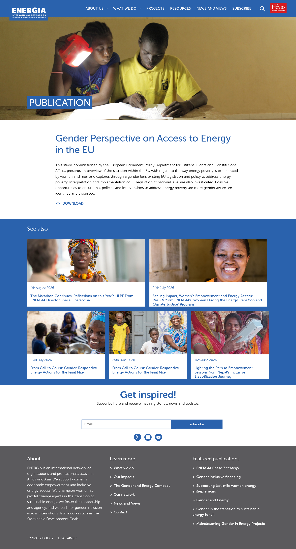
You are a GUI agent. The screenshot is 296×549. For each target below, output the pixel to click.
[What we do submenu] (140, 8)
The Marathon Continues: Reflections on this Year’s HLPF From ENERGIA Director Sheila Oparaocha (81, 298)
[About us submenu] (107, 8)
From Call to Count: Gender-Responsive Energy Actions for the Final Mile (63, 370)
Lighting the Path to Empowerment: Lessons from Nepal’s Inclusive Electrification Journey (224, 372)
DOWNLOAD (72, 203)
